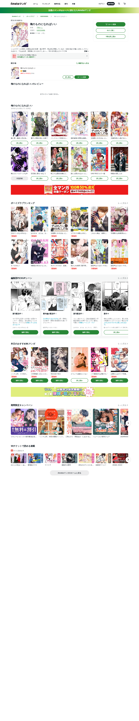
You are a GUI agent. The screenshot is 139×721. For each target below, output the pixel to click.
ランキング (46, 4)
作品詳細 (20, 178)
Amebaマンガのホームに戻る (69, 473)
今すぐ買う (110, 30)
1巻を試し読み (111, 36)
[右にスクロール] (128, 309)
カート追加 (112, 24)
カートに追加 (82, 77)
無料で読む (25, 332)
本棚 (73, 4)
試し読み (68, 77)
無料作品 (57, 4)
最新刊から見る (83, 63)
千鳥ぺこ (40, 27)
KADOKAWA (41, 30)
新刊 (66, 4)
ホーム (35, 4)
